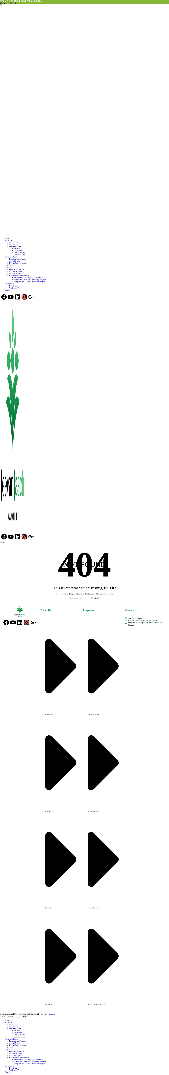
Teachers (17, 249)
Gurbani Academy (16, 271)
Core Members (19, 253)
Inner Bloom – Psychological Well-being (28, 278)
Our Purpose (13, 242)
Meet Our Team (15, 246)
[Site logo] (14, 120)
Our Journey (13, 244)
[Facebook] (4, 297)
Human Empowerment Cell (19, 275)
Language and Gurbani (17, 259)
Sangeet (12, 265)
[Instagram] (24, 297)
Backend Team (19, 255)
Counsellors (18, 251)
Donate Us (13, 286)
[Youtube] (11, 297)
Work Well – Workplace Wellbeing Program (30, 280)
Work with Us (14, 288)
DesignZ (52, 1014)
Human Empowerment (17, 263)
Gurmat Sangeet (15, 273)
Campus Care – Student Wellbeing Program (30, 282)
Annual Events (14, 261)
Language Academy (16, 269)
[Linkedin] (17, 297)
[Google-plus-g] (31, 297)
